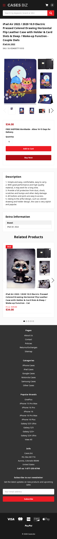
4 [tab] (31, 321)
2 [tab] (26, 321)
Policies (28, 343)
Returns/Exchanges (28, 347)
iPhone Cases (29, 365)
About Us (28, 335)
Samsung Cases (28, 381)
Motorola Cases (28, 377)
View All (28, 439)
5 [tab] (33, 321)
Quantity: (10, 137)
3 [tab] (28, 321)
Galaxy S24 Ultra (28, 435)
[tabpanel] (28, 279)
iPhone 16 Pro (28, 407)
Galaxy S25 (28, 427)
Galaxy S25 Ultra (28, 423)
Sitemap (28, 351)
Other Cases (28, 385)
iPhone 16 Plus (28, 419)
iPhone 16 (28, 411)
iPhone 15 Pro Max (28, 403)
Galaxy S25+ (28, 431)
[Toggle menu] (4, 5)
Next (52, 110)
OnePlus (28, 399)
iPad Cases (28, 369)
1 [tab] (24, 321)
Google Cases (28, 373)
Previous (4, 110)
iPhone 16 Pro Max (28, 415)
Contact (28, 339)
